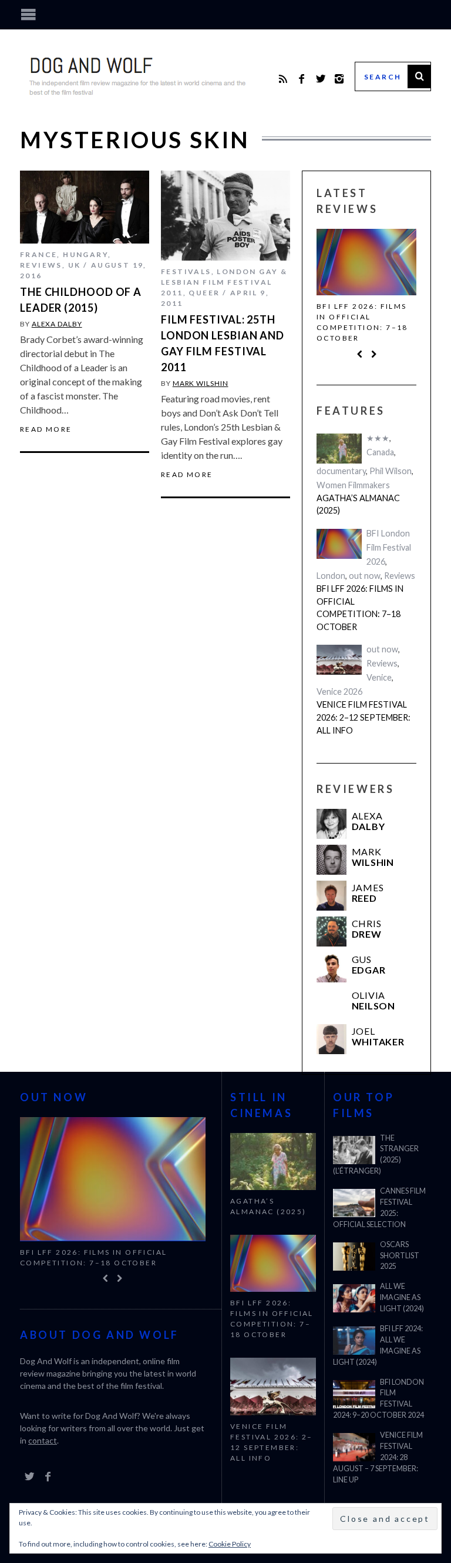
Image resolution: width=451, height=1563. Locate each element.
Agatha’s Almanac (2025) (358, 504)
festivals (186, 271)
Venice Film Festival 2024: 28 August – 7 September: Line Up (378, 1457)
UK (74, 265)
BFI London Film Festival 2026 (388, 547)
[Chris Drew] (331, 932)
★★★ (377, 438)
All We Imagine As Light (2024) (402, 1297)
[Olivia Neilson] (331, 1004)
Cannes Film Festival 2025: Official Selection (379, 1208)
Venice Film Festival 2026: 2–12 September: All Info (363, 717)
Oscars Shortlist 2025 (399, 1255)
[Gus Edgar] (331, 968)
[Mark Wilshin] (331, 860)
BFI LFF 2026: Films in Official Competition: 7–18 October (362, 322)
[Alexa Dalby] (331, 824)
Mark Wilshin (200, 383)
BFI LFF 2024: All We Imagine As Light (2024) (378, 1345)
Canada (380, 452)
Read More (46, 429)
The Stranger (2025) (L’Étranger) (376, 1155)
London (331, 576)
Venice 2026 (339, 692)
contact (42, 1441)
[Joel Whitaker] (331, 1040)
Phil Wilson (390, 471)
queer (204, 292)
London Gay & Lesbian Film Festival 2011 (224, 282)
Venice (379, 678)
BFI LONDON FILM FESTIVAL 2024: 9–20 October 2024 (378, 1399)
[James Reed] (331, 896)
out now (365, 576)
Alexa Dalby (57, 323)
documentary (341, 471)
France (38, 254)
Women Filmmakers (353, 485)
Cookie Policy (229, 1543)
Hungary (85, 254)
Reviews (41, 265)
